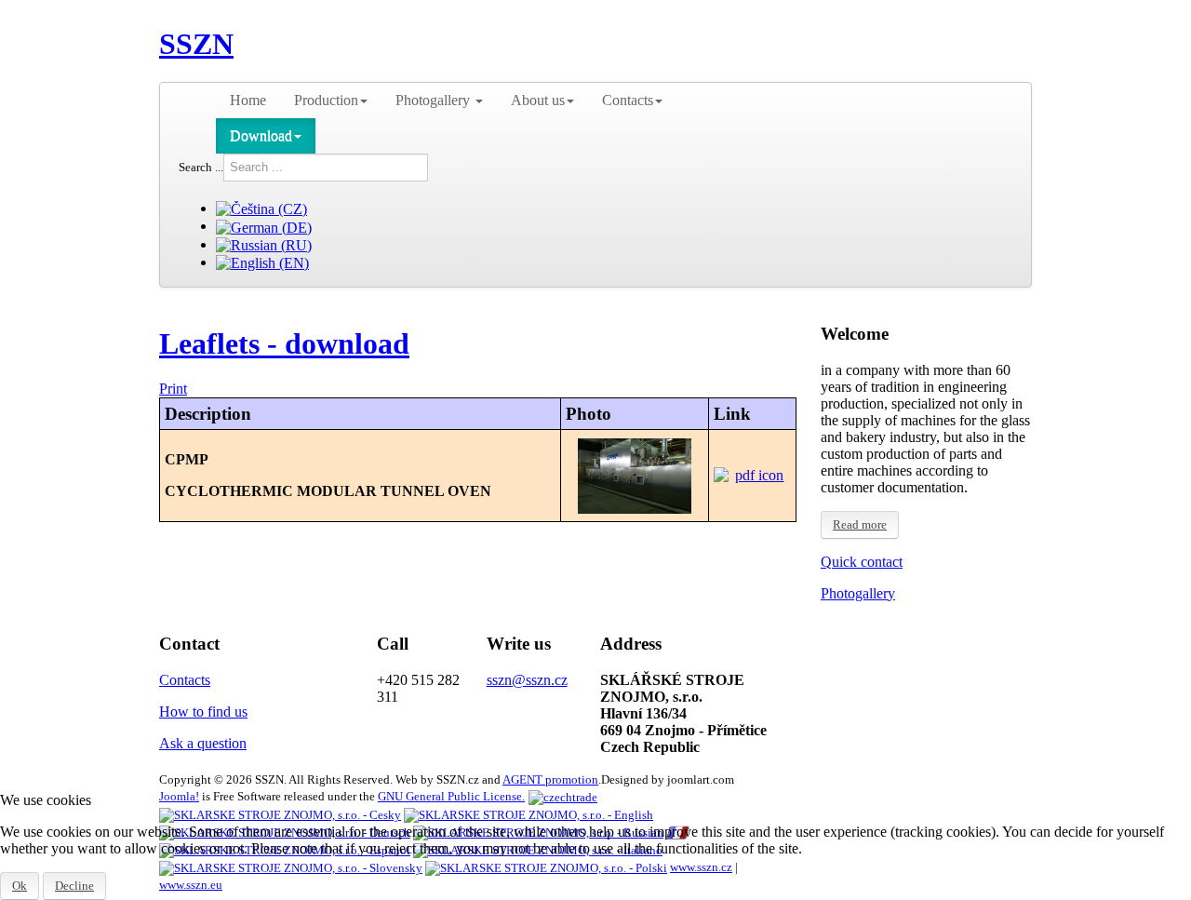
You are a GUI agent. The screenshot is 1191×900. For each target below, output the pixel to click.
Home (248, 100)
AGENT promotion (550, 779)
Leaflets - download (284, 343)
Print (173, 388)
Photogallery (434, 100)
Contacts (627, 100)
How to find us (203, 711)
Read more (860, 524)
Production (326, 100)
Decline (74, 886)
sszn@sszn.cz (527, 680)
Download (261, 135)
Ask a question (203, 743)
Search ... (201, 167)
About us (538, 100)
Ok (19, 886)
